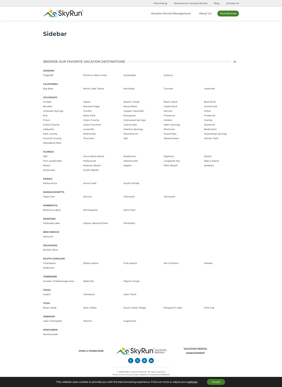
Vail (126, 138)
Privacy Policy (132, 374)
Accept (216, 381)
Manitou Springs (133, 129)
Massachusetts (53, 192)
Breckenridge (91, 106)
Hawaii (47, 178)
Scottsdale (130, 75)
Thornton (88, 138)
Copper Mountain (134, 110)
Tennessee (50, 276)
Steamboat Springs (215, 133)
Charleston (49, 263)
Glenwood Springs (135, 120)
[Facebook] (130, 360)
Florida (48, 151)
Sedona (168, 75)
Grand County (51, 124)
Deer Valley (90, 307)
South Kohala (131, 183)
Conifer (87, 110)
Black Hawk (171, 101)
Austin (47, 294)
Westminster (171, 138)
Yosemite (209, 88)
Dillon (207, 110)
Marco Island (211, 160)
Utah (46, 303)
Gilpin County (91, 120)
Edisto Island (90, 263)
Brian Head (49, 307)
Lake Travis (130, 294)
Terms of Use (119, 374)
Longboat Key (172, 160)
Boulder (48, 106)
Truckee (168, 88)
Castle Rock (170, 106)
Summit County (52, 138)
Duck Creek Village (135, 307)
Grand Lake (130, 124)
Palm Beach (171, 165)
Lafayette (48, 129)
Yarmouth (169, 196)
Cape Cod (49, 196)
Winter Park (211, 138)
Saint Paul (129, 210)
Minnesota (50, 205)
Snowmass (170, 133)
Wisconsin (50, 329)
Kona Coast (89, 183)
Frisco (46, 120)
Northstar (129, 88)
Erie (45, 115)
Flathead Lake (51, 223)
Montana (49, 218)
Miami (46, 165)
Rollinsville (89, 133)
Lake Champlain (52, 320)
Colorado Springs (53, 110)
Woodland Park (52, 142)
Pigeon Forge (132, 281)
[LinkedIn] (151, 360)
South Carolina (54, 258)
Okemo (87, 320)
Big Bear (48, 88)
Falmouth (129, 196)
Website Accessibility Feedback (155, 374)
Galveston (89, 294)
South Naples (91, 170)
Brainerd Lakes (52, 210)
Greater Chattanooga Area (58, 281)
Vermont (49, 316)
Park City (209, 307)
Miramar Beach (92, 165)
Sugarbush (130, 320)
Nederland (210, 129)
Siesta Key (49, 170)
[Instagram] (144, 360)
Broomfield (130, 106)
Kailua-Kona (50, 183)
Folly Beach (130, 263)
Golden (168, 120)
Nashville (88, 281)
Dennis (87, 196)
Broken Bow (50, 249)
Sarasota (209, 165)
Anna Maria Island (93, 156)
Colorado (50, 97)
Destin (208, 156)
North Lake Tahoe (93, 88)
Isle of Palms (171, 263)
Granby (208, 120)
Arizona (48, 70)
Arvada (47, 101)
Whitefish (129, 223)
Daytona (169, 156)
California (50, 84)
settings (192, 381)
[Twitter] (137, 360)
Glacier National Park (95, 223)
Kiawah (208, 263)
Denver (168, 110)
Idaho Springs (172, 124)
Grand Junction (92, 124)
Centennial (210, 106)
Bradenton (130, 156)
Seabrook (48, 267)
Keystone (209, 124)
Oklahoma (50, 245)
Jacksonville (131, 160)
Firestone (169, 115)
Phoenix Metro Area (95, 75)
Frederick (209, 115)
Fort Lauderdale (52, 160)
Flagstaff (48, 75)
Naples (128, 165)
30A (45, 156)
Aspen (87, 101)
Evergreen (130, 115)
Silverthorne (131, 133)
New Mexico (51, 232)
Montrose (169, 129)
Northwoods (50, 334)
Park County (50, 133)
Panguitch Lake (173, 307)
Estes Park (89, 115)
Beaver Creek (132, 101)
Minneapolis (90, 210)
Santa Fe (48, 236)
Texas (47, 289)
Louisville (88, 129)
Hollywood (89, 160)
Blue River (210, 101)
